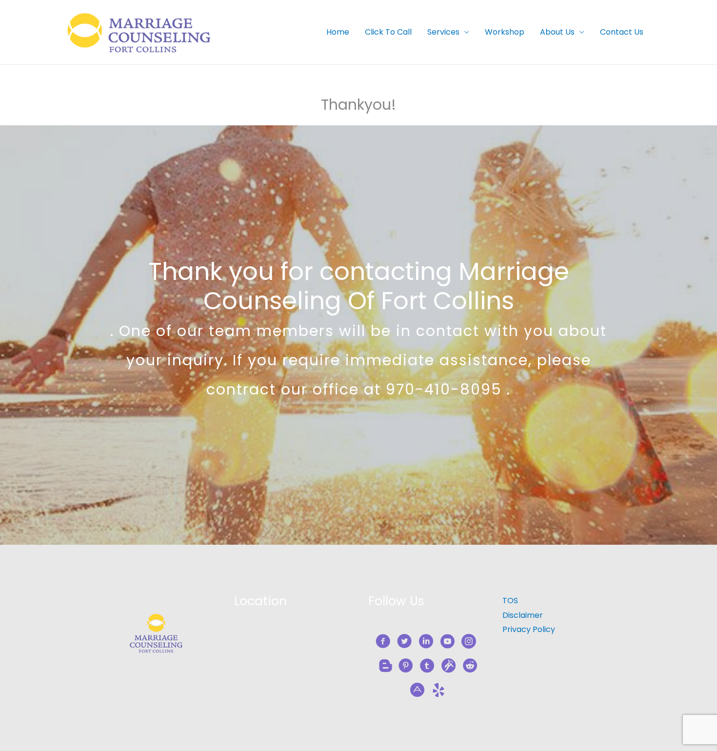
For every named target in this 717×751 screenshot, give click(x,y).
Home (337, 32)
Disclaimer (522, 615)
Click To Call (388, 32)
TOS (510, 600)
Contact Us (621, 32)
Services (443, 32)
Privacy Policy (528, 629)
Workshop (504, 32)
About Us (557, 32)
